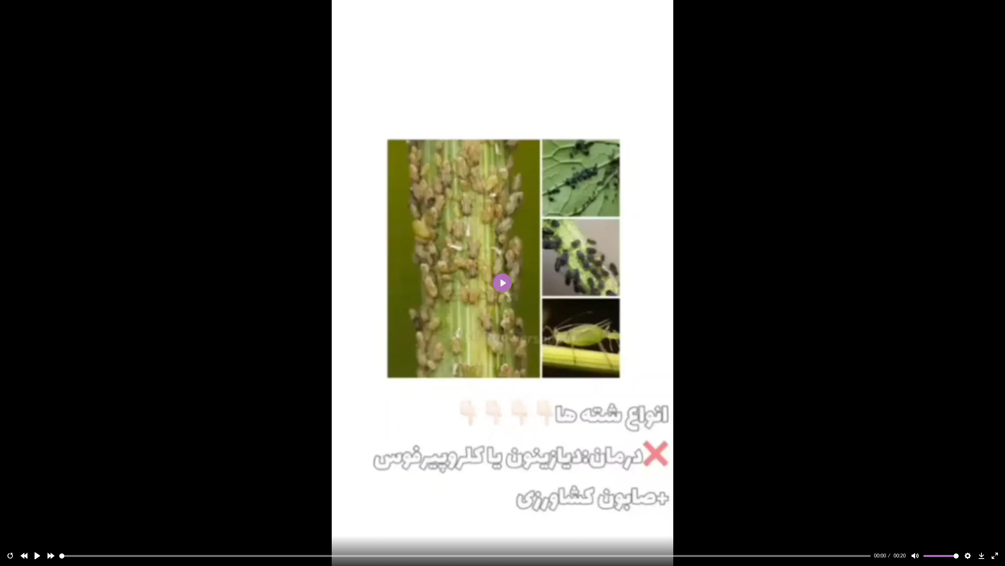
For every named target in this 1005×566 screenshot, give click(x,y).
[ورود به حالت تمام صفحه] (995, 555)
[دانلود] (981, 555)
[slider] (465, 556)
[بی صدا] (915, 555)
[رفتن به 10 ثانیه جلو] (51, 555)
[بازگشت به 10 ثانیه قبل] (24, 555)
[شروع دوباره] (10, 555)
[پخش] (37, 555)
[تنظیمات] (967, 555)
